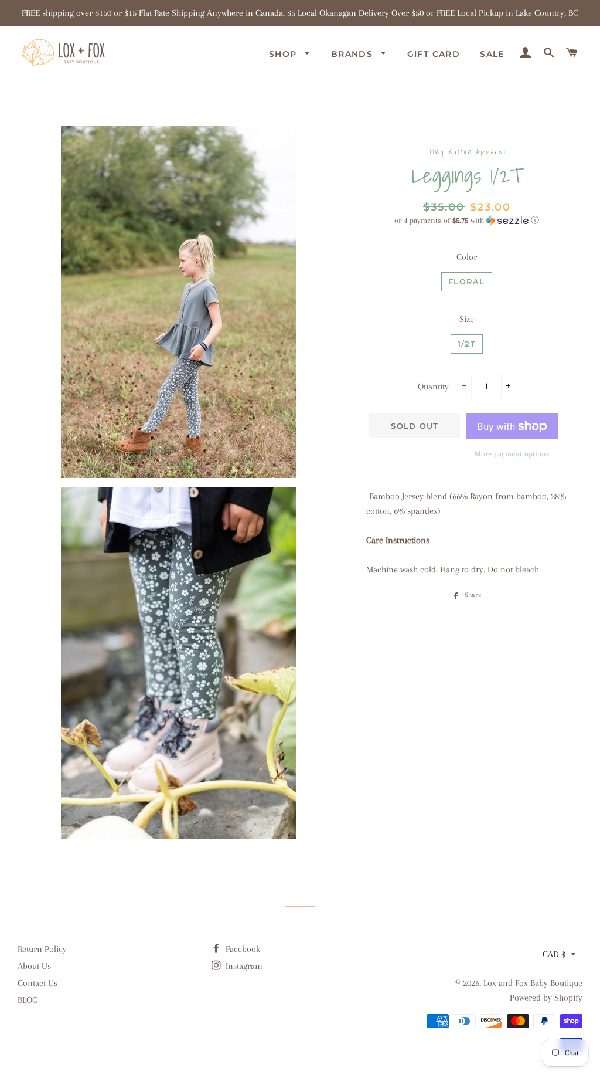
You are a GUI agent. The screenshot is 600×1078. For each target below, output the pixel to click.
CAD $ (554, 954)
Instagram (242, 966)
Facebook (241, 949)
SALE (492, 54)
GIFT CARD (434, 54)
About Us (34, 966)
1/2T (467, 343)
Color (466, 257)
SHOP (284, 54)
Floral (466, 281)
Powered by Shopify (546, 997)
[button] (467, 220)
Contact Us (37, 983)
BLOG (28, 1000)
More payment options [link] (512, 453)
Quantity (433, 386)
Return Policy (42, 949)
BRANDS (353, 54)
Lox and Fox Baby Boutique (532, 983)
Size (466, 319)
